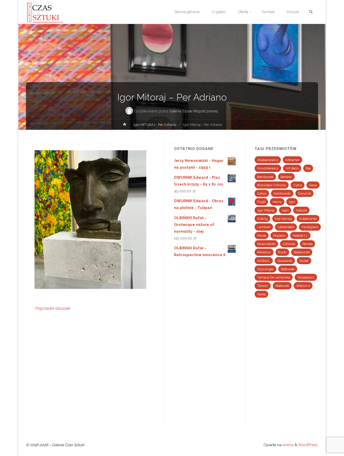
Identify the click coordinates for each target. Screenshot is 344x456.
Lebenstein (286, 227)
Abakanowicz (267, 160)
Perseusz (264, 252)
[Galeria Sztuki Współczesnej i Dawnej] (46, 12)
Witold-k (303, 286)
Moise (261, 235)
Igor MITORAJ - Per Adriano (154, 125)
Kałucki (301, 210)
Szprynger (265, 269)
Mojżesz (279, 235)
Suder (304, 261)
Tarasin (262, 286)
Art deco (292, 168)
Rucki (282, 252)
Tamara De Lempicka (273, 277)
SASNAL (263, 261)
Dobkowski (282, 193)
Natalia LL (300, 235)
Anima (288, 445)
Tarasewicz (306, 277)
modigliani (309, 227)
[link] (311, 12)
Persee (307, 244)
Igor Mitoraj (265, 210)
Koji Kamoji (283, 219)
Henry (277, 202)
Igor (292, 202)
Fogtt (261, 202)
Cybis (297, 185)
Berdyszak (265, 177)
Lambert (263, 227)
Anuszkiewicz (268, 168)
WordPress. (308, 445)
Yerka (261, 294)
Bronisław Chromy (271, 185)
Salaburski (302, 252)
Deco (313, 185)
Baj (308, 168)
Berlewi (286, 177)
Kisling (262, 219)
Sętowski (288, 269)
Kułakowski (308, 219)
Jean (285, 210)
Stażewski (284, 261)
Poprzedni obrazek (52, 308)
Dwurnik (304, 193)
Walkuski (282, 286)
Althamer (292, 160)
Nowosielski (266, 244)
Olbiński (289, 244)
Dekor (261, 193)
